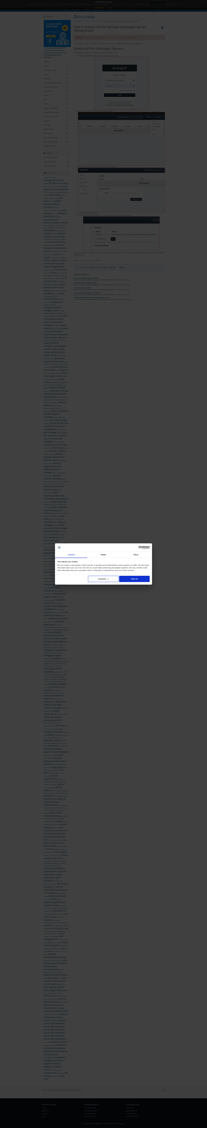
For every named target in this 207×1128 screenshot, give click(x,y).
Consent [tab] (71, 555)
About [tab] (135, 555)
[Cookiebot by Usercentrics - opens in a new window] (140, 547)
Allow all (134, 579)
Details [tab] (103, 555)
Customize (102, 579)
